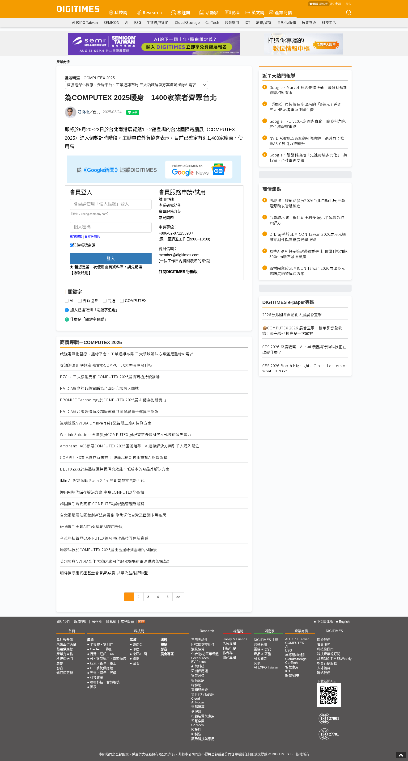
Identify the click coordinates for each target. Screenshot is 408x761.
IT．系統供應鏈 (101, 668)
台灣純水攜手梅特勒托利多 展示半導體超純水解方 (306, 220)
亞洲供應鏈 (199, 671)
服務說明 (80, 621)
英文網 (257, 12)
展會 (59, 663)
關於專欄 (229, 658)
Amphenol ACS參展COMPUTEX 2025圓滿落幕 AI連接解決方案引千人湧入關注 (129, 446)
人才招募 (323, 668)
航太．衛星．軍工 (103, 663)
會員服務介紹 (170, 212)
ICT (247, 22)
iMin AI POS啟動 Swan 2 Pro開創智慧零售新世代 (102, 480)
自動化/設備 (286, 22)
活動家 (211, 12)
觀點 (164, 644)
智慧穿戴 (197, 721)
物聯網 (196, 685)
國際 (136, 658)
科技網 (121, 12)
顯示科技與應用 (202, 739)
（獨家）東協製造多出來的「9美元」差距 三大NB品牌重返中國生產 (307, 107)
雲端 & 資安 (262, 649)
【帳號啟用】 (81, 273)
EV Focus (198, 662)
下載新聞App (326, 681)
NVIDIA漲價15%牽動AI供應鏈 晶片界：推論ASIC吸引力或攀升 (306, 140)
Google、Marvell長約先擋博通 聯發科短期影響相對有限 (308, 90)
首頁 (71, 631)
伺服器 (196, 711)
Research (152, 12)
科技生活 (329, 22)
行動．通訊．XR (102, 654)
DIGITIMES (334, 631)
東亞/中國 (140, 654)
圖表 (93, 687)
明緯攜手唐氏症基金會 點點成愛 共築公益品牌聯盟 (104, 573)
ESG (137, 22)
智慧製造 (197, 675)
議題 (164, 640)
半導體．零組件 (101, 644)
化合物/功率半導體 (205, 654)
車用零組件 (199, 640)
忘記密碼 (76, 237)
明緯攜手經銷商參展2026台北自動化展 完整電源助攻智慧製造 (307, 203)
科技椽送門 (64, 658)
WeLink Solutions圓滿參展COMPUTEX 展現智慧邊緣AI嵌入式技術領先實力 (125, 434)
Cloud (195, 698)
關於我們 (63, 621)
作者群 (228, 653)
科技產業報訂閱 (328, 654)
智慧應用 (232, 22)
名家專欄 (229, 643)
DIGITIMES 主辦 (266, 640)
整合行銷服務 (327, 663)
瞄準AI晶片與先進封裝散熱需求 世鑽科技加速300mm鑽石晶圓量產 (308, 254)
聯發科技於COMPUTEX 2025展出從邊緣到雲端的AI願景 (108, 549)
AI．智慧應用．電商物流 (108, 658)
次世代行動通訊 (202, 694)
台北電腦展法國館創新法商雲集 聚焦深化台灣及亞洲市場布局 (113, 515)
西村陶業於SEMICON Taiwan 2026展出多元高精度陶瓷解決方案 (307, 270)
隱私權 (111, 621)
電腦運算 (197, 707)
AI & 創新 (261, 658)
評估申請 (335, 3)
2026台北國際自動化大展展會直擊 (292, 314)
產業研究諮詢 (170, 205)
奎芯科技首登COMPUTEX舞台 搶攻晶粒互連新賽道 (104, 538)
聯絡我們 (323, 673)
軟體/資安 (264, 22)
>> (178, 597)
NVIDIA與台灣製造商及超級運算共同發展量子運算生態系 (109, 411)
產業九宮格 (64, 654)
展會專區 (309, 22)
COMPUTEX (136, 301)
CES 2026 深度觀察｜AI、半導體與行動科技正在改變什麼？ (304, 349)
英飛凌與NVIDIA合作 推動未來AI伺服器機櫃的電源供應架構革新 (115, 561)
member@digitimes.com (179, 255)
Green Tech (200, 658)
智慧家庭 (197, 680)
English (344, 621)
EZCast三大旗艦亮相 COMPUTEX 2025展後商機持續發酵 (110, 376)
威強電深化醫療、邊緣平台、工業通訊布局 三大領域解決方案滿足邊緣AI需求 (126, 354)
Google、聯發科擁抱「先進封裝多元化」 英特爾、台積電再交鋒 (308, 157)
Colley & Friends (235, 639)
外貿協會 (90, 301)
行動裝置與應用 (202, 716)
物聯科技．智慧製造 (105, 682)
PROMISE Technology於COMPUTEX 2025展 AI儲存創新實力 (113, 400)
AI (126, 22)
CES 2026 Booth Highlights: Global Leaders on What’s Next (305, 368)
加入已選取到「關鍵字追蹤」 (94, 310)
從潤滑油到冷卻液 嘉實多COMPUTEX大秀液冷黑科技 (106, 365)
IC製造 (196, 734)
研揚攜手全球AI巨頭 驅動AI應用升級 (91, 526)
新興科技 (197, 666)
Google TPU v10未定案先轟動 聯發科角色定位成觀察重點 (307, 123)
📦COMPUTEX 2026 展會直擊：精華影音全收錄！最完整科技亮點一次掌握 (302, 330)
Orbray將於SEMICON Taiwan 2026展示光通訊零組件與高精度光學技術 (307, 237)
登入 (348, 3)
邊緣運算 (197, 649)
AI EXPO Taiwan (85, 22)
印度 (136, 649)
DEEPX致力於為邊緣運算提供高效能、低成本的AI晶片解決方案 (115, 469)
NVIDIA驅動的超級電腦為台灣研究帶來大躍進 (99, 388)
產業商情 (283, 12)
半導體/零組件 (158, 22)
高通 (111, 301)
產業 (90, 640)
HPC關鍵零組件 (203, 644)
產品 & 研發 (262, 654)
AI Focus (197, 702)
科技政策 (96, 677)
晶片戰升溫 (64, 640)
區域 (133, 640)
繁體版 (314, 4)
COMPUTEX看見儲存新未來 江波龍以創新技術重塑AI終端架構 (113, 457)
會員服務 (323, 644)
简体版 (323, 4)
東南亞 (138, 644)
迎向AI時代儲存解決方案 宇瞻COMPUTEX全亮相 (102, 492)
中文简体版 (325, 621)
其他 (257, 663)
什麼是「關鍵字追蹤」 (89, 319)
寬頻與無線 (199, 690)
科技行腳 (229, 648)
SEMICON (111, 22)
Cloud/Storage (187, 22)
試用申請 (166, 200)
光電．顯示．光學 (103, 673)
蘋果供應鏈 (64, 649)
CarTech (212, 22)
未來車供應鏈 (66, 644)
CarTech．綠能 (101, 649)
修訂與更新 (64, 673)
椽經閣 (183, 12)
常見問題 (166, 218)
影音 (234, 12)
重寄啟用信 (92, 237)
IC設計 (196, 729)
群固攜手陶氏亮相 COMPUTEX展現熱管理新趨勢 (102, 503)
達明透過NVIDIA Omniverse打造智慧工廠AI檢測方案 (105, 423)
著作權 (97, 621)
